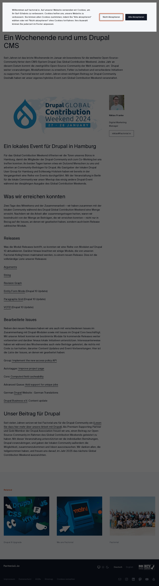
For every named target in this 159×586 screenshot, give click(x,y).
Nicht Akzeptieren (111, 17)
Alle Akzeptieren (136, 17)
